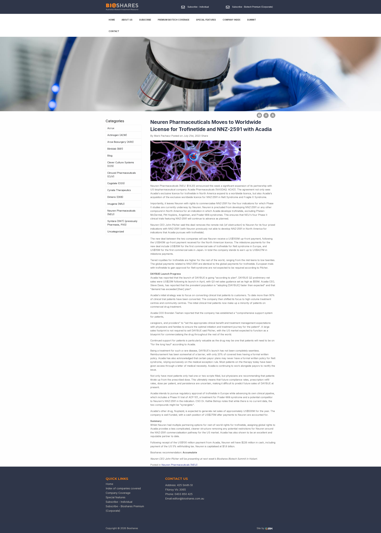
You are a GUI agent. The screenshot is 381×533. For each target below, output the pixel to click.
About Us (127, 19)
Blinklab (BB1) (115, 148)
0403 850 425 (184, 494)
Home (112, 19)
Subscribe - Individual (119, 501)
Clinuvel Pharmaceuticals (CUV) (121, 174)
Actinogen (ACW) (117, 135)
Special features (115, 497)
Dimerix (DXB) (115, 196)
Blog (109, 155)
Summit (251, 19)
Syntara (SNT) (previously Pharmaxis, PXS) (122, 223)
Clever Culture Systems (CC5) (120, 164)
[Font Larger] (272, 115)
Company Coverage (118, 492)
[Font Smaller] (266, 115)
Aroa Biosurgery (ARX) (120, 141)
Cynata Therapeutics (119, 190)
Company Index (231, 19)
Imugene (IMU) (116, 203)
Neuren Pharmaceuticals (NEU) (121, 212)
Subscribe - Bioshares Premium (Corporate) (125, 508)
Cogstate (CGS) (116, 183)
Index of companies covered (123, 488)
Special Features (206, 19)
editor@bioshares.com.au (188, 498)
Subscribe (145, 19)
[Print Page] (259, 115)
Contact (114, 31)
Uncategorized (115, 231)
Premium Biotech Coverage (173, 19)
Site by (261, 528)
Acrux (110, 128)
